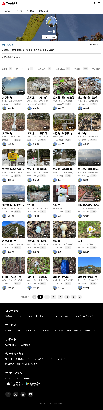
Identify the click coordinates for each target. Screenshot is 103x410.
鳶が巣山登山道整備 (63, 97)
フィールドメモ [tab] (24, 68)
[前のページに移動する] (34, 297)
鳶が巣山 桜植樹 (37, 133)
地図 (30, 316)
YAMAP (7, 10)
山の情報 (39, 316)
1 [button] (40, 297)
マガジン (46, 330)
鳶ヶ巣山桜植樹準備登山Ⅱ (41, 169)
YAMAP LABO (90, 330)
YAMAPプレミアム (13, 330)
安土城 (31, 205)
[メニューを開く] (99, 3)
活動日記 (9, 316)
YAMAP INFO (10, 344)
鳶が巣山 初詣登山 (13, 205)
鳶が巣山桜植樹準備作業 (66, 169)
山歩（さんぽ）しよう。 (85, 316)
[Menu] (60, 37)
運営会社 (9, 359)
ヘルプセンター (25, 344)
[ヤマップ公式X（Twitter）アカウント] (15, 394)
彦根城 (56, 205)
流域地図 (78, 330)
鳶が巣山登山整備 (87, 97)
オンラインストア (31, 330)
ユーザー (20, 10)
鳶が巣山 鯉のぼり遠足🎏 (42, 97)
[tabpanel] (51, 186)
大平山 (81, 241)
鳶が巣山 (7, 97)
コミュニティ (51, 316)
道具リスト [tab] (44, 68)
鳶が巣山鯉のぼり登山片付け (68, 276)
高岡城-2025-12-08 (88, 205)
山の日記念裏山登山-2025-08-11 (19, 276)
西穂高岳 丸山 (10, 241)
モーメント (20, 316)
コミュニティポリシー (58, 359)
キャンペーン (66, 316)
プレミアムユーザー (10, 44)
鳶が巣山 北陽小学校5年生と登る (46, 276)
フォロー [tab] (80, 68)
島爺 (32, 10)
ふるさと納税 (58, 330)
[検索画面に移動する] (94, 3)
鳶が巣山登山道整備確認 (40, 241)
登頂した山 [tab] (62, 68)
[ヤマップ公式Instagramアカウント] (23, 394)
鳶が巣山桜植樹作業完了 (15, 169)
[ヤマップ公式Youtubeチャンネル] (30, 394)
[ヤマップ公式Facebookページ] (8, 394)
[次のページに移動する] (80, 297)
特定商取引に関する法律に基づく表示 (21, 364)
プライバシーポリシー (36, 359)
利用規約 (20, 359)
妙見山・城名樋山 (62, 133)
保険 (69, 330)
